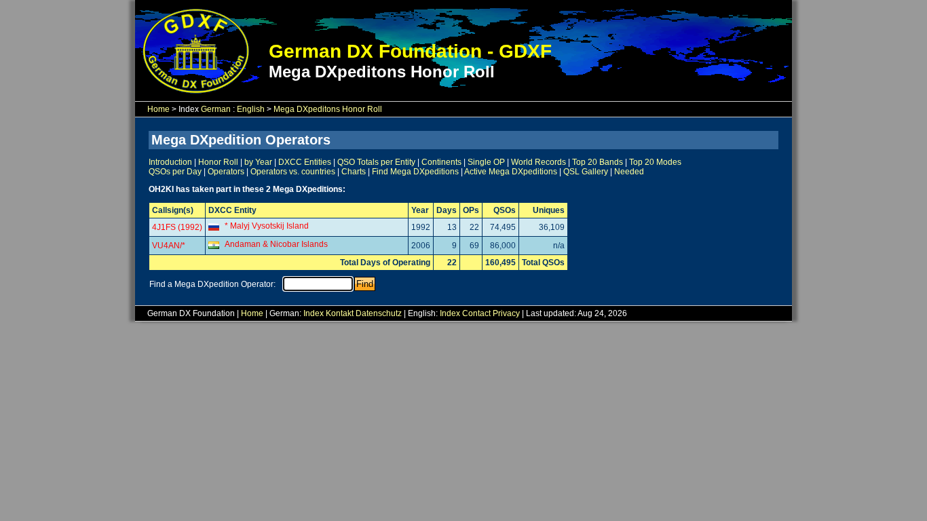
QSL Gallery (585, 171)
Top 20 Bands (597, 162)
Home (158, 109)
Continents (441, 162)
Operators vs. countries (292, 171)
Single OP (486, 162)
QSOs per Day (175, 171)
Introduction (170, 162)
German (216, 109)
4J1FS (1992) (177, 227)
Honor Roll (218, 162)
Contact (476, 313)
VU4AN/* (168, 245)
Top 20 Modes (655, 162)
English (251, 109)
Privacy (506, 313)
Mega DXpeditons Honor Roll (327, 109)
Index (313, 313)
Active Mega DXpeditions (510, 171)
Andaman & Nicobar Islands (276, 244)
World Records (538, 162)
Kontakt (340, 313)
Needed (629, 171)
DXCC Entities (304, 162)
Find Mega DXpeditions (415, 171)
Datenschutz (379, 313)
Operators (226, 171)
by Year (258, 162)
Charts (353, 171)
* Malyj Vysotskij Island (267, 226)
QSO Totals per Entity (376, 162)
